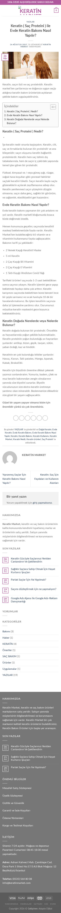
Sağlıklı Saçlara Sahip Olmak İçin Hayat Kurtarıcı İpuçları (33, 570)
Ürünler (6, 662)
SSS (46, 904)
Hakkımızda (11, 904)
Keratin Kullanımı (41, 436)
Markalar (26, 904)
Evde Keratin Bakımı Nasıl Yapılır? (24, 115)
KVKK (53, 904)
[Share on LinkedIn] (45, 418)
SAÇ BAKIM (9, 656)
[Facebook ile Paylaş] (21, 418)
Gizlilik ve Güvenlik (13, 803)
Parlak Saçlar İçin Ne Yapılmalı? (28, 579)
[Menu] (4, 10)
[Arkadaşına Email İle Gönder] (33, 418)
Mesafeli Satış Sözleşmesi (16, 788)
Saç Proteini (47, 439)
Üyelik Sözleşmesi (12, 795)
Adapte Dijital (45, 909)
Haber (5, 638)
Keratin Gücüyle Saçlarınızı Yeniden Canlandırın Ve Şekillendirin (31, 560)
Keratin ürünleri (34, 439)
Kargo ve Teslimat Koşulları (17, 825)
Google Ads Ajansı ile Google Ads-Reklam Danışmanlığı (34, 600)
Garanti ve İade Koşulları (16, 810)
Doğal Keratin (45, 430)
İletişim (38, 904)
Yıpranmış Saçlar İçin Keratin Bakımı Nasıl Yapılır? (14, 478)
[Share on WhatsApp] (16, 418)
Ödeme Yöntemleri (12, 818)
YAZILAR (30, 22)
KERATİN (7, 644)
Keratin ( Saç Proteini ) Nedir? (22, 111)
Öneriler (7, 650)
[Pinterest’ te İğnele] (39, 418)
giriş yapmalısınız (42, 503)
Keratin (14, 436)
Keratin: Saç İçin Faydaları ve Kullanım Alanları (46, 478)
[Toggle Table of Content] (51, 107)
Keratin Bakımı (25, 436)
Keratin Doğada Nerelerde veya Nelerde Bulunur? (28, 121)
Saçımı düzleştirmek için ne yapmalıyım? (33, 589)
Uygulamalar (9, 669)
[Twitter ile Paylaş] (27, 418)
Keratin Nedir (19, 439)
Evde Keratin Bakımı (22, 433)
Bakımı (6, 631)
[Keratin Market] (30, 10)
